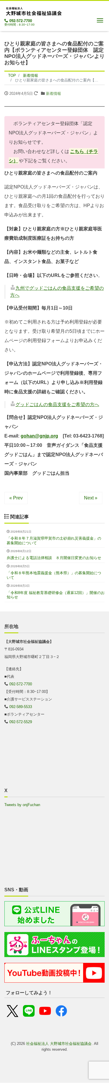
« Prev (16, 497)
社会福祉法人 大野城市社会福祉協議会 (59, 1043)
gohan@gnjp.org (39, 435)
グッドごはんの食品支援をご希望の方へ (57, 404)
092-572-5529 (20, 722)
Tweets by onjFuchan (22, 805)
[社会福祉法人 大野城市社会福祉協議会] (33, 10)
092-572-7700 (20, 21)
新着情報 (53, 93)
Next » (90, 497)
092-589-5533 (20, 707)
